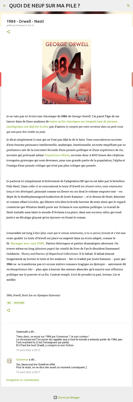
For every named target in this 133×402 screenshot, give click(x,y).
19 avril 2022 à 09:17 (28, 372)
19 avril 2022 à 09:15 (28, 350)
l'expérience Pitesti (57, 155)
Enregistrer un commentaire (22, 379)
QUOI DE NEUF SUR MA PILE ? (44, 5)
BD (9, 303)
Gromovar (22, 359)
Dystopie (19, 303)
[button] (8, 32)
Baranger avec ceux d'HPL (28, 243)
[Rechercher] (128, 6)
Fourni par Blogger (68, 397)
